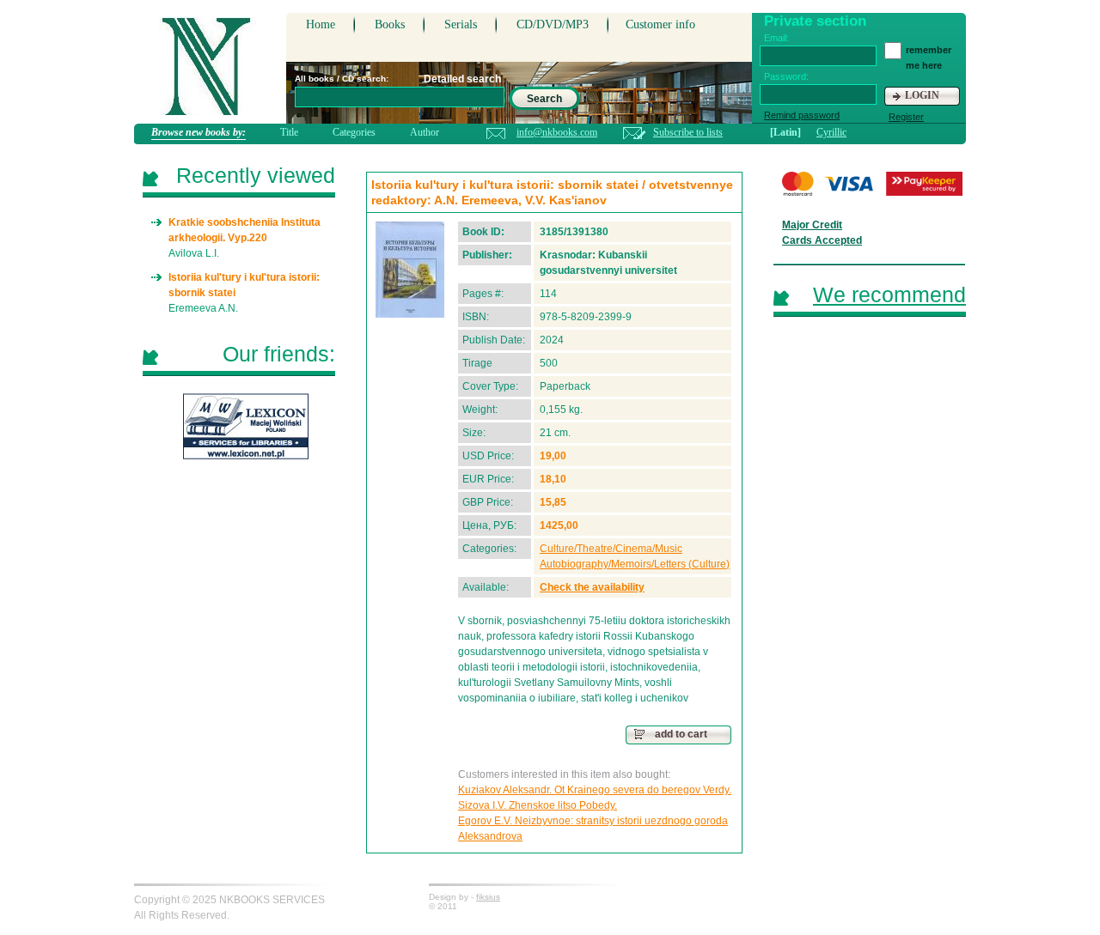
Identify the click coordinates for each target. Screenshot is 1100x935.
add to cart (681, 734)
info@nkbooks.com (556, 132)
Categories (354, 132)
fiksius (488, 897)
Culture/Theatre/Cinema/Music (611, 549)
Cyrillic (831, 132)
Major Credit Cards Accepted (822, 232)
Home (320, 24)
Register (906, 117)
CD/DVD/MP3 (552, 24)
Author (424, 132)
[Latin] (785, 132)
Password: (786, 76)
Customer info (660, 24)
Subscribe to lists (688, 132)
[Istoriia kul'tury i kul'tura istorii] (410, 270)
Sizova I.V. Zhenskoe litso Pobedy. (537, 805)
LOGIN (922, 95)
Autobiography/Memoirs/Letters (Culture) (635, 564)
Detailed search (462, 79)
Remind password (802, 115)
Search (544, 99)
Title (289, 132)
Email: (776, 38)
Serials (460, 24)
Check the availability (592, 587)
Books (390, 24)
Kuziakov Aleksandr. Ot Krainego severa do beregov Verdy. (594, 790)
